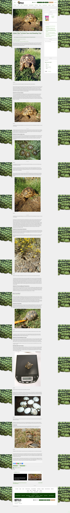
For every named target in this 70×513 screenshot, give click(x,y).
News (37, 490)
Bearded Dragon (28, 495)
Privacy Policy (16, 503)
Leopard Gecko (46, 495)
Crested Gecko (33, 495)
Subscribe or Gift (51, 2)
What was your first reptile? (48, 62)
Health (30, 490)
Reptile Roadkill (40, 482)
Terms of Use (20, 503)
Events (28, 490)
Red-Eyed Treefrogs (31, 496)
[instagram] (35, 2)
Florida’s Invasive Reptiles (16, 40)
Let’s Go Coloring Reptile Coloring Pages (50, 32)
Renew (43, 2)
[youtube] (32, 2)
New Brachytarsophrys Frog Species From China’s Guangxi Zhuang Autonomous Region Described (51, 31)
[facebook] (36, 2)
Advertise (53, 17)
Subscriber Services (39, 2)
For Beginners (34, 490)
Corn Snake (37, 495)
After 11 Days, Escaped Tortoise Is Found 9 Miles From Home (20, 41)
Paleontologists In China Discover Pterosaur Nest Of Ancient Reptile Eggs (19, 483)
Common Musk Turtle (37, 496)
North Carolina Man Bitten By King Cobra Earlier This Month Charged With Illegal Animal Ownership (20, 478)
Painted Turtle (23, 495)
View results (49, 71)
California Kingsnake (51, 495)
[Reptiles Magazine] (20, 4)
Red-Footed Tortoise (17, 495)
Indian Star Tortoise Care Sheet (16, 294)
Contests (41, 490)
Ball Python (41, 495)
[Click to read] (35, 477)
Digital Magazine (46, 2)
